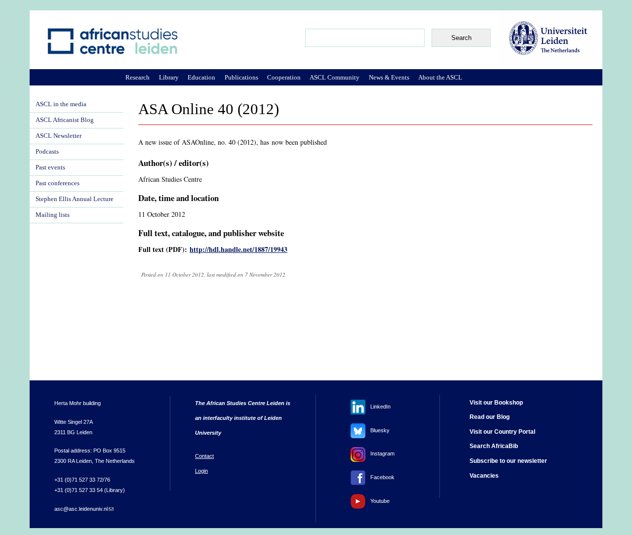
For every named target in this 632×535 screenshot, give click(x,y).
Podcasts (47, 151)
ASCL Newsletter (58, 135)
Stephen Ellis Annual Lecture (75, 199)
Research (137, 77)
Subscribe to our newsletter (508, 460)
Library (169, 77)
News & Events (389, 77)
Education (201, 77)
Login (201, 471)
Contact (204, 456)
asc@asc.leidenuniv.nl (84, 509)
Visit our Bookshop (496, 402)
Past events (50, 167)
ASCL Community (334, 77)
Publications (241, 77)
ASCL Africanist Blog (65, 120)
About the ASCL (440, 77)
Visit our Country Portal (502, 431)
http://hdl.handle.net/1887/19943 (238, 249)
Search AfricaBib (494, 446)
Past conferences (57, 183)
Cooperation (284, 77)
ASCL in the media (61, 104)
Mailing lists (53, 214)
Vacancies (484, 475)
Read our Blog (490, 416)
